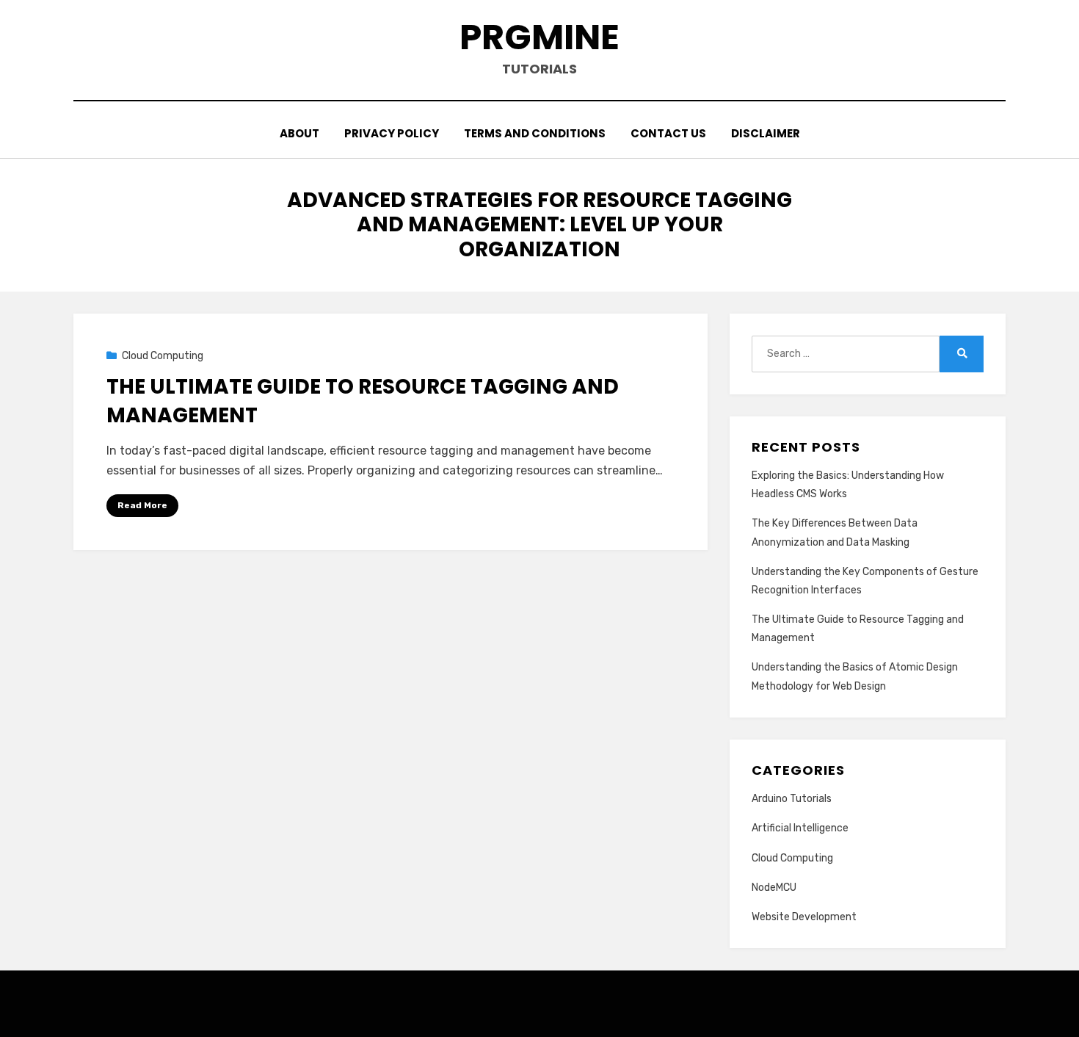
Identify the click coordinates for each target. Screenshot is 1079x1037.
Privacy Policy (391, 133)
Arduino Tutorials (792, 798)
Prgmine (539, 37)
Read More (142, 505)
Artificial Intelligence (800, 828)
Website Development (804, 917)
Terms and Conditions (535, 133)
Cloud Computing (162, 356)
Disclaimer (765, 133)
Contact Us (668, 133)
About (299, 133)
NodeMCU (774, 887)
